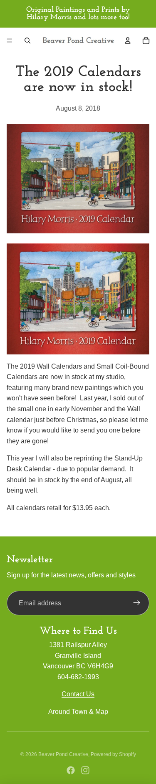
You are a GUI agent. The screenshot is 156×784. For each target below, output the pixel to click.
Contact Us (78, 694)
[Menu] (9, 40)
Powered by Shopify (113, 754)
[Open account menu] (128, 40)
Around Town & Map (78, 711)
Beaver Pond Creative (63, 754)
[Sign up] (137, 603)
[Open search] (27, 40)
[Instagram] (85, 770)
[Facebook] (71, 770)
